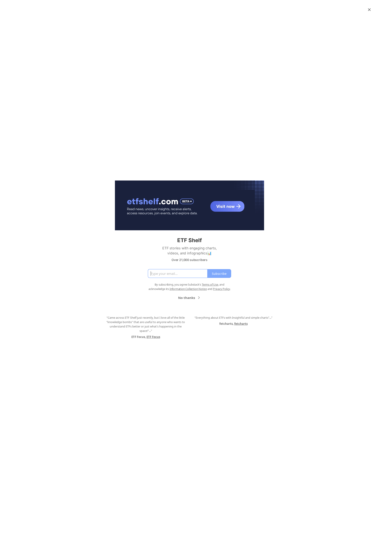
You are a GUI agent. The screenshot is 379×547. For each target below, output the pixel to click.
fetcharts (241, 324)
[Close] (369, 9)
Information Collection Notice (188, 289)
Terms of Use (210, 284)
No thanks (186, 297)
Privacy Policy (221, 289)
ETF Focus (153, 337)
